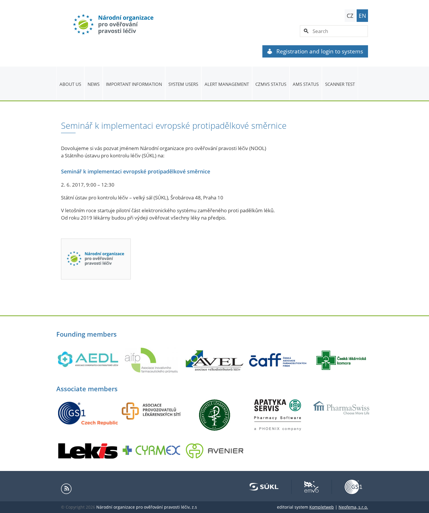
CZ (350, 16)
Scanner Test (340, 84)
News (94, 84)
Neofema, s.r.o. (353, 507)
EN (362, 16)
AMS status (306, 84)
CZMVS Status (270, 84)
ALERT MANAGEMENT (227, 84)
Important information (134, 84)
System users (183, 84)
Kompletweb (321, 507)
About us (70, 84)
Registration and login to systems (319, 51)
